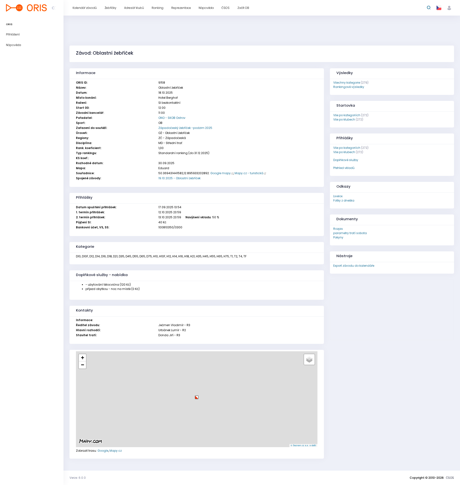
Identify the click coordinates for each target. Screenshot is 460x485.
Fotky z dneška (343, 200)
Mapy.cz (115, 451)
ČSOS (450, 478)
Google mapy (220, 173)
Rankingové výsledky (348, 87)
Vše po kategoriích (346, 115)
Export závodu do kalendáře (353, 266)
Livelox (338, 196)
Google (103, 451)
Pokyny (338, 237)
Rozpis (338, 229)
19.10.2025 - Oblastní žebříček (179, 178)
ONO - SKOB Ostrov (171, 118)
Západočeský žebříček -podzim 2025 (185, 128)
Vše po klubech (344, 119)
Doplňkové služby (345, 160)
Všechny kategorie (346, 83)
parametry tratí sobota (350, 233)
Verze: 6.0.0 (77, 478)
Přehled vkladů (344, 168)
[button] (196, 395)
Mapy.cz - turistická (249, 173)
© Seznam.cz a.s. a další (303, 445)
